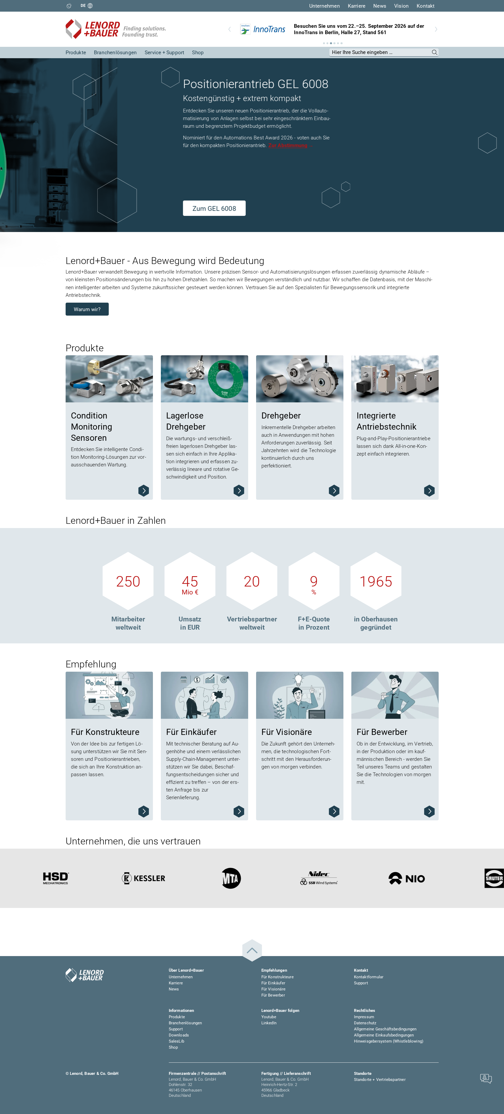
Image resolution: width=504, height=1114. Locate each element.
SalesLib (176, 1041)
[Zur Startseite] (116, 29)
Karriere (357, 6)
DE (83, 5)
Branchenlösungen (115, 52)
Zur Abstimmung (170, 145)
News (379, 6)
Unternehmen (324, 6)
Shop (198, 52)
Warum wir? (87, 309)
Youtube (268, 1017)
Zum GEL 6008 (97, 208)
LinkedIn (269, 1023)
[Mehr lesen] (143, 491)
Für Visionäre (273, 989)
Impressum (364, 1017)
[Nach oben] (252, 950)
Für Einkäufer (273, 983)
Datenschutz (365, 1023)
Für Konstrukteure (277, 977)
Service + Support (164, 52)
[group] (332, 29)
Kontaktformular (369, 977)
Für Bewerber (273, 995)
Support (361, 983)
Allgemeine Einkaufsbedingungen (384, 1035)
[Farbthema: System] (69, 5)
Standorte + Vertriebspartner (380, 1079)
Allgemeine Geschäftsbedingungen (385, 1029)
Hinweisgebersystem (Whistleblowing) (389, 1041)
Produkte (76, 52)
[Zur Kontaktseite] (486, 1078)
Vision (401, 6)
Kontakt (425, 6)
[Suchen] (435, 52)
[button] (324, 43)
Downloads (179, 1035)
